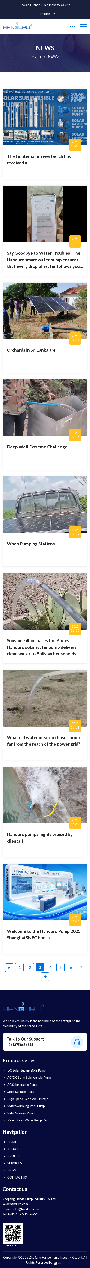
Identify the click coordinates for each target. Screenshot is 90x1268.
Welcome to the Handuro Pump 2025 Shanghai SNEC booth (44, 934)
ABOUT (12, 1149)
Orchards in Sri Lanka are (31, 350)
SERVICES (14, 1163)
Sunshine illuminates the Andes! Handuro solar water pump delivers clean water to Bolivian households (42, 647)
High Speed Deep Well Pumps (27, 1099)
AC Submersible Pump (22, 1084)
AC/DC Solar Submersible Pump (29, 1077)
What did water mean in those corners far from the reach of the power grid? (44, 741)
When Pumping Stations (31, 543)
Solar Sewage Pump (21, 1113)
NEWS (11, 1170)
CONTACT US (17, 1177)
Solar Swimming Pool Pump (26, 1106)
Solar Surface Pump (20, 1092)
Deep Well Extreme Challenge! (38, 446)
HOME (12, 1142)
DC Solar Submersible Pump (26, 1070)
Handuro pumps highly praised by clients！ (40, 837)
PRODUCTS (15, 1156)
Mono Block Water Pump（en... (28, 1120)
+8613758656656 (20, 1044)
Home (36, 56)
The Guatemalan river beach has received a (39, 159)
